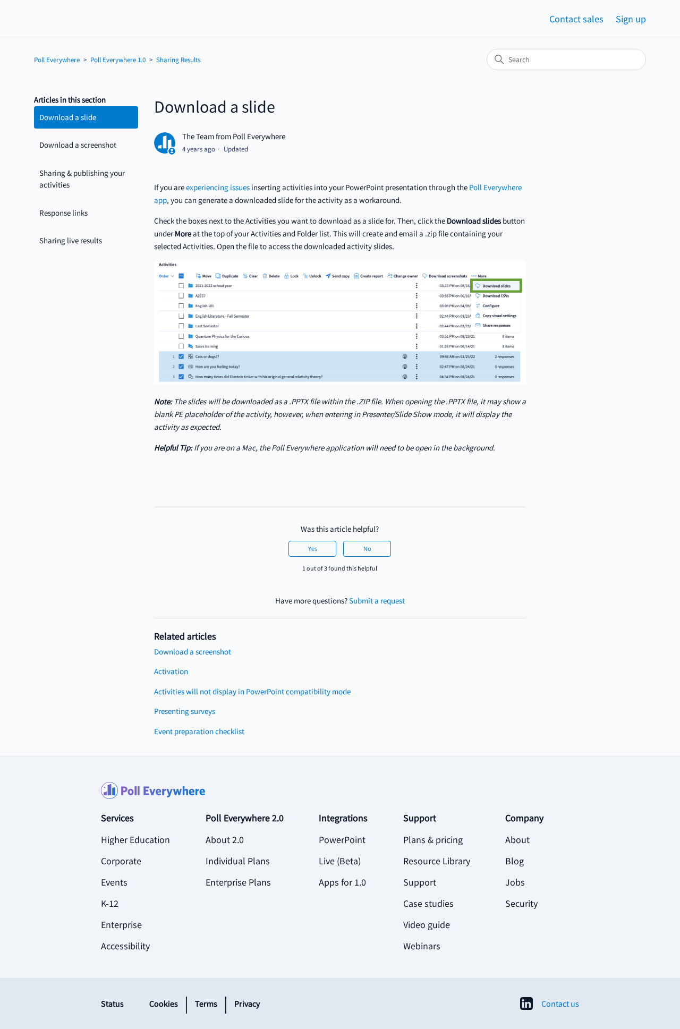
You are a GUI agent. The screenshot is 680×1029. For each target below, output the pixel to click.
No (367, 548)
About (517, 840)
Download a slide (67, 117)
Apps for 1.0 (342, 882)
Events (114, 882)
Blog (514, 861)
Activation (171, 671)
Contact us (560, 1003)
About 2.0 (225, 840)
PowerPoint (342, 840)
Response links (63, 213)
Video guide (426, 925)
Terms (206, 1003)
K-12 (109, 903)
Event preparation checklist (199, 731)
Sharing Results (178, 59)
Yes (312, 548)
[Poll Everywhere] (340, 796)
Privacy (247, 1003)
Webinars (421, 946)
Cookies (163, 1003)
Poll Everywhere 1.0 (118, 59)
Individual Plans (238, 861)
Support (419, 882)
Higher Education (135, 840)
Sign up (631, 19)
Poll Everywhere (57, 59)
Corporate (121, 861)
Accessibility (125, 946)
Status (112, 1003)
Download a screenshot (77, 145)
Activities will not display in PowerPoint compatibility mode (252, 691)
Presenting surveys (184, 711)
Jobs (515, 882)
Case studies (428, 903)
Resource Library (436, 861)
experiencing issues (218, 187)
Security (521, 903)
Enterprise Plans (238, 882)
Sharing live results (70, 240)
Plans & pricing (433, 840)
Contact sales (576, 19)
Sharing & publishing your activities (82, 179)
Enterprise (121, 925)
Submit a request (377, 601)
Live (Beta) (340, 861)
